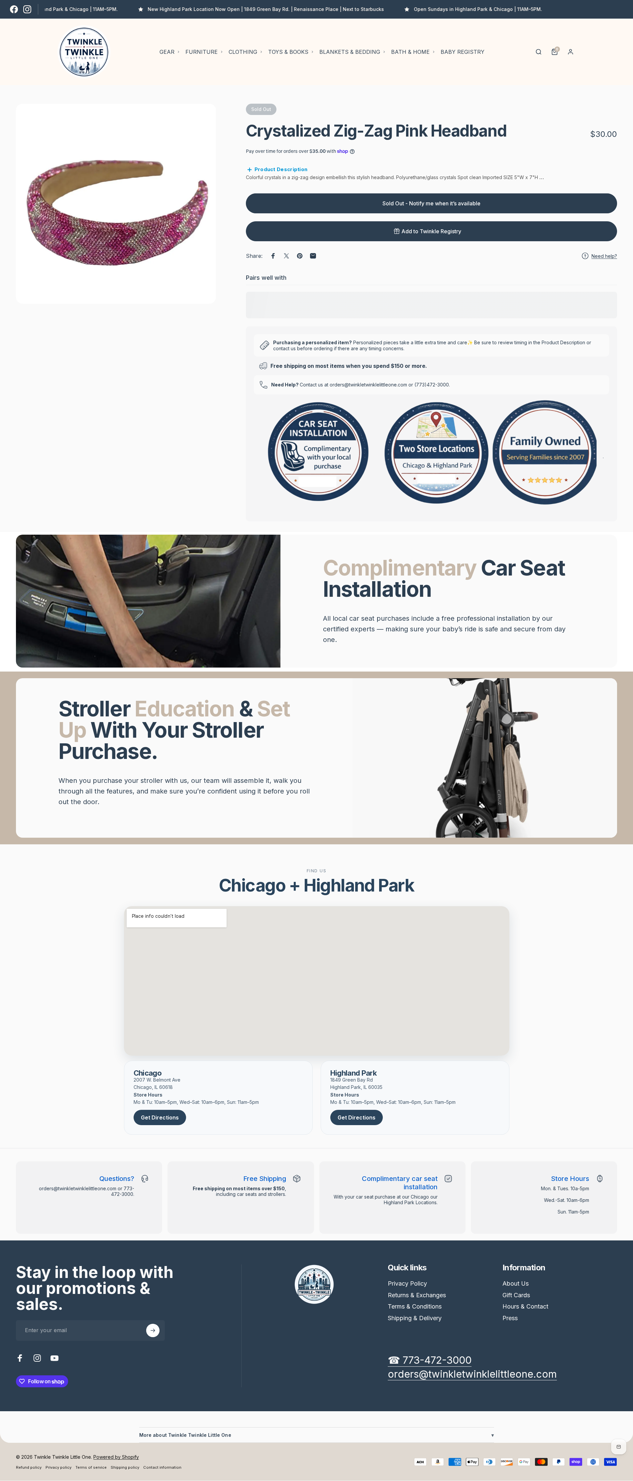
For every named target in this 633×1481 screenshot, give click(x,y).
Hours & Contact (525, 1306)
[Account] (570, 52)
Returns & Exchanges (417, 1295)
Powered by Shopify (116, 1457)
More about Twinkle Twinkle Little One (316, 1435)
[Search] (538, 52)
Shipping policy (125, 1467)
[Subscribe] (152, 1330)
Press (510, 1318)
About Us (515, 1283)
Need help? (604, 256)
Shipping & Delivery (415, 1318)
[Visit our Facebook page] (14, 9)
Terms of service (91, 1467)
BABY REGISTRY (462, 52)
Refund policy (29, 1467)
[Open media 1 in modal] (116, 204)
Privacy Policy (407, 1283)
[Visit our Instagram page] (27, 9)
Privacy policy (58, 1467)
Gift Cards (516, 1295)
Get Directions (160, 1117)
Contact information (162, 1467)
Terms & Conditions (415, 1306)
